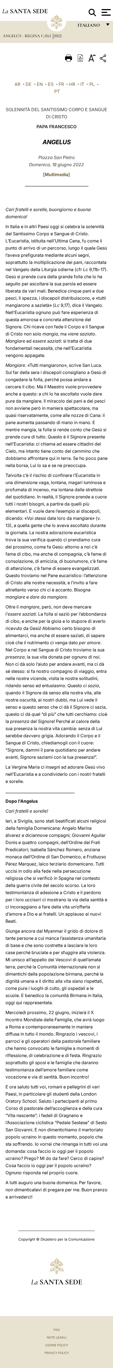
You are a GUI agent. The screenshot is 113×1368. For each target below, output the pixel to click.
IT (82, 84)
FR (61, 84)
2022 (58, 35)
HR (72, 84)
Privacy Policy (56, 1353)
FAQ (56, 1330)
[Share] (104, 59)
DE (29, 84)
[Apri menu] (105, 12)
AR (17, 84)
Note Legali (56, 1337)
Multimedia (56, 174)
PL (92, 84)
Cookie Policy (56, 1345)
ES (50, 84)
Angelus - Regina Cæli (27, 35)
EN (40, 84)
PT (57, 91)
